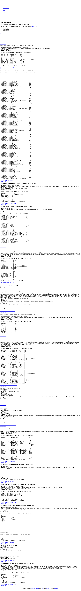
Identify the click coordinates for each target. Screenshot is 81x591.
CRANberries (3, 3)
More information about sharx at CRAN (7, 67)
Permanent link (3, 33)
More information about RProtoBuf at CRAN (9, 461)
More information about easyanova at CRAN (8, 334)
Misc (4, 10)
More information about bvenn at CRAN (8, 425)
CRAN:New (5, 5)
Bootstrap (56, 588)
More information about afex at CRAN (7, 311)
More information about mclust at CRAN (8, 180)
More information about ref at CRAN (7, 481)
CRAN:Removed (6, 8)
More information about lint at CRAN (7, 245)
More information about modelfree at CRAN (8, 203)
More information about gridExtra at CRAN (8, 542)
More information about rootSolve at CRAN (8, 385)
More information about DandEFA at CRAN (8, 502)
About (4, 12)
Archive (32, 26)
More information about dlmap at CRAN (8, 584)
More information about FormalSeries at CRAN (9, 404)
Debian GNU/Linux (35, 588)
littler (43, 588)
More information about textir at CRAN (7, 523)
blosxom (47, 588)
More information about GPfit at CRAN (7, 560)
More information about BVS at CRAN (7, 282)
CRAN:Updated (6, 7)
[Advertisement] (40, 17)
